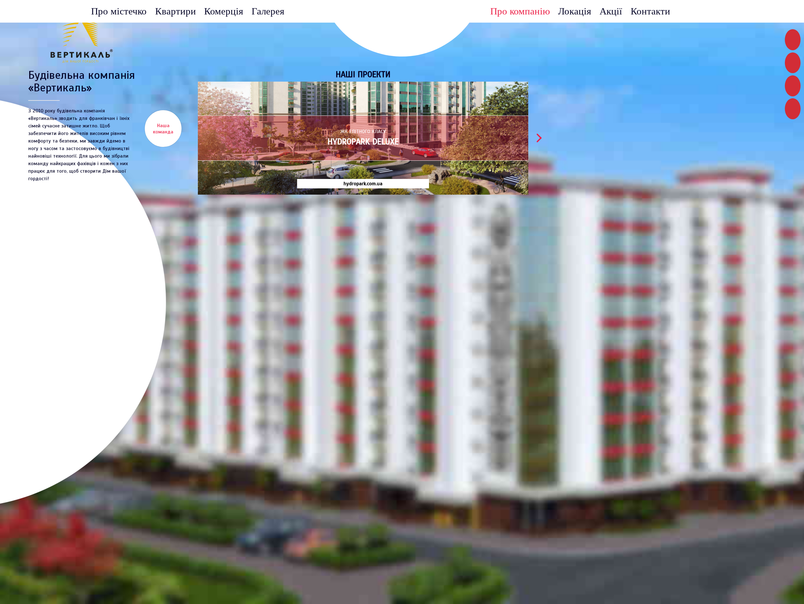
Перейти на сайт (473, 355)
